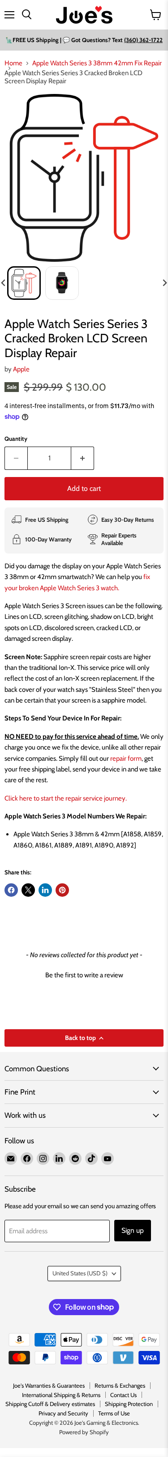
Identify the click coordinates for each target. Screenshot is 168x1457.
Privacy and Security (63, 1413)
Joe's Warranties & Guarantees (49, 1385)
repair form (125, 758)
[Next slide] (164, 283)
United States (80, 1273)
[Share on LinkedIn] (45, 890)
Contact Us (123, 1394)
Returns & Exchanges (120, 1385)
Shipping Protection (129, 1403)
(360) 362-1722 (143, 39)
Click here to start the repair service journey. (65, 798)
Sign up (132, 1230)
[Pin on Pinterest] (62, 890)
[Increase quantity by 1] (82, 458)
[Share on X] (28, 890)
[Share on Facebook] (11, 890)
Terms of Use (114, 1413)
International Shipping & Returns (61, 1394)
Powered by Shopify (84, 1432)
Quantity (15, 438)
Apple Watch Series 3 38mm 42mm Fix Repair (97, 63)
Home (13, 63)
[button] (24, 283)
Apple (21, 369)
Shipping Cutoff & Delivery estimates (50, 1403)
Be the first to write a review (84, 975)
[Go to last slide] (3, 283)
